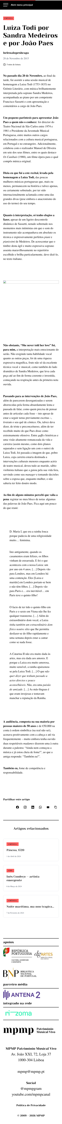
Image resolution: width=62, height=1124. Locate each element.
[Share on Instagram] (25, 807)
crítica (8, 18)
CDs (10, 870)
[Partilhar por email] (48, 807)
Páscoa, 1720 (15, 850)
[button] (55, 807)
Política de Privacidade (31, 1105)
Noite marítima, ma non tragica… (30, 906)
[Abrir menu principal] (18, 4)
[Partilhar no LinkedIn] (33, 807)
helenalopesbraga (16, 53)
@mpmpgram (30, 1088)
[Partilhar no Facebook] (17, 807)
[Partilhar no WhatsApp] (40, 807)
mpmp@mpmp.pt (30, 1071)
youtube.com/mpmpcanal (31, 1094)
